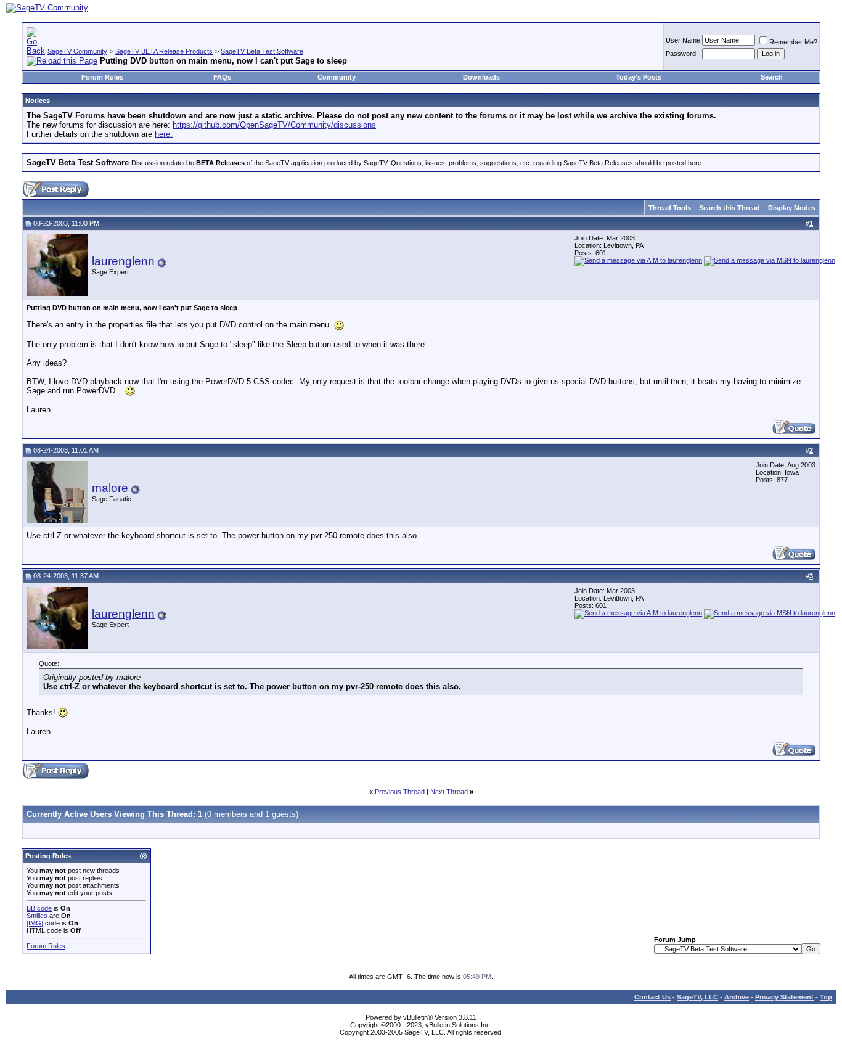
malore (110, 488)
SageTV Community (77, 51)
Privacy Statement (784, 997)
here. (164, 134)
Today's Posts (638, 77)
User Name (683, 40)
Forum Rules (102, 77)
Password (681, 53)
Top (826, 997)
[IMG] (35, 923)
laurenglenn (123, 261)
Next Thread (449, 791)
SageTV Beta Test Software (262, 51)
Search (772, 77)
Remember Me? (793, 42)
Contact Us (652, 997)
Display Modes (791, 207)
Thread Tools (669, 207)
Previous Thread (400, 791)
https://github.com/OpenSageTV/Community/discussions (274, 124)
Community (336, 77)
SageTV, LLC (697, 997)
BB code (39, 908)
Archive (736, 997)
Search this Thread (729, 207)
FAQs (222, 77)
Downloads (481, 77)
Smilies (37, 915)
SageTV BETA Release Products (164, 51)
